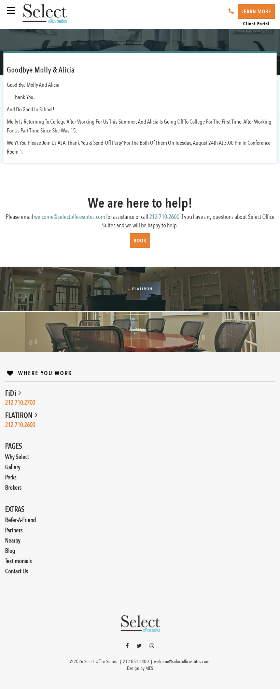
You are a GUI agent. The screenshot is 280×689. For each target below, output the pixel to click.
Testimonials (18, 561)
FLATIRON (19, 415)
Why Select (17, 457)
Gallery (12, 467)
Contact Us (16, 571)
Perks (10, 477)
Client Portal (256, 23)
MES (149, 668)
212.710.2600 (20, 425)
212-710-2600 (164, 217)
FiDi (11, 393)
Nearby (12, 540)
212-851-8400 (136, 661)
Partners (14, 530)
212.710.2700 (20, 402)
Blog (10, 551)
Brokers (13, 487)
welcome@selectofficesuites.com (69, 217)
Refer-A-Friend (20, 520)
